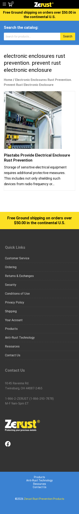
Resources (12, 346)
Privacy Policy (14, 302)
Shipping (11, 311)
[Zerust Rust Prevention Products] (43, 4)
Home (8, 80)
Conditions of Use (17, 293)
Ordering (10, 267)
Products (11, 329)
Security (10, 285)
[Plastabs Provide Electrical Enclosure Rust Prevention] (33, 120)
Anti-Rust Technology (20, 337)
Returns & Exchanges (19, 276)
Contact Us (12, 355)
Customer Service (17, 258)
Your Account (14, 320)
